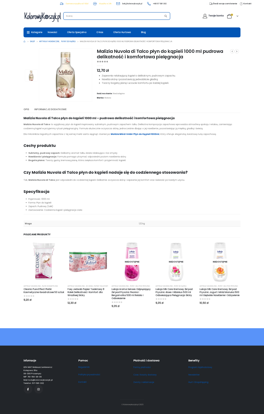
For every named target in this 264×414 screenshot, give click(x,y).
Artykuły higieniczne (32, 286)
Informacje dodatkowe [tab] (50, 109)
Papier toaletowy (101, 286)
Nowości (52, 32)
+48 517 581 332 (159, 3)
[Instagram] (38, 389)
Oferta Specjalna (76, 32)
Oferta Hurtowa (122, 32)
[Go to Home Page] (25, 41)
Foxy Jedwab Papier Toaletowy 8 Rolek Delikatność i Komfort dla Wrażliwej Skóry (86, 292)
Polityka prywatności (89, 374)
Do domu (89, 286)
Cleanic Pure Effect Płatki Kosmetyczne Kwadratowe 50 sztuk (44, 291)
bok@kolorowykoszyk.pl (132, 3)
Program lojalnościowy (200, 367)
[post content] (44, 261)
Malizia (108, 97)
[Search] (166, 16)
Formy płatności (142, 367)
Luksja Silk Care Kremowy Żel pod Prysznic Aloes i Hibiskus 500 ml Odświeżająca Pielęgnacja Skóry (174, 292)
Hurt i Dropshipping (198, 382)
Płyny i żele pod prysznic (140, 286)
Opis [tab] (26, 109)
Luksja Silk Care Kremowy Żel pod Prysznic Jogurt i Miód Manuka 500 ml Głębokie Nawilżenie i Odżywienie (220, 292)
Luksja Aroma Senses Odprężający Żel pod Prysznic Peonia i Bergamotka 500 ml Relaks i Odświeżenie (131, 294)
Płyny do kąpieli (180, 286)
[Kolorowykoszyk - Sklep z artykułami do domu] (43, 17)
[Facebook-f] (28, 389)
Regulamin (84, 367)
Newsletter (194, 374)
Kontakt (82, 382)
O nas (99, 32)
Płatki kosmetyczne (50, 286)
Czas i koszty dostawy (145, 374)
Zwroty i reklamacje (143, 382)
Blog (143, 32)
